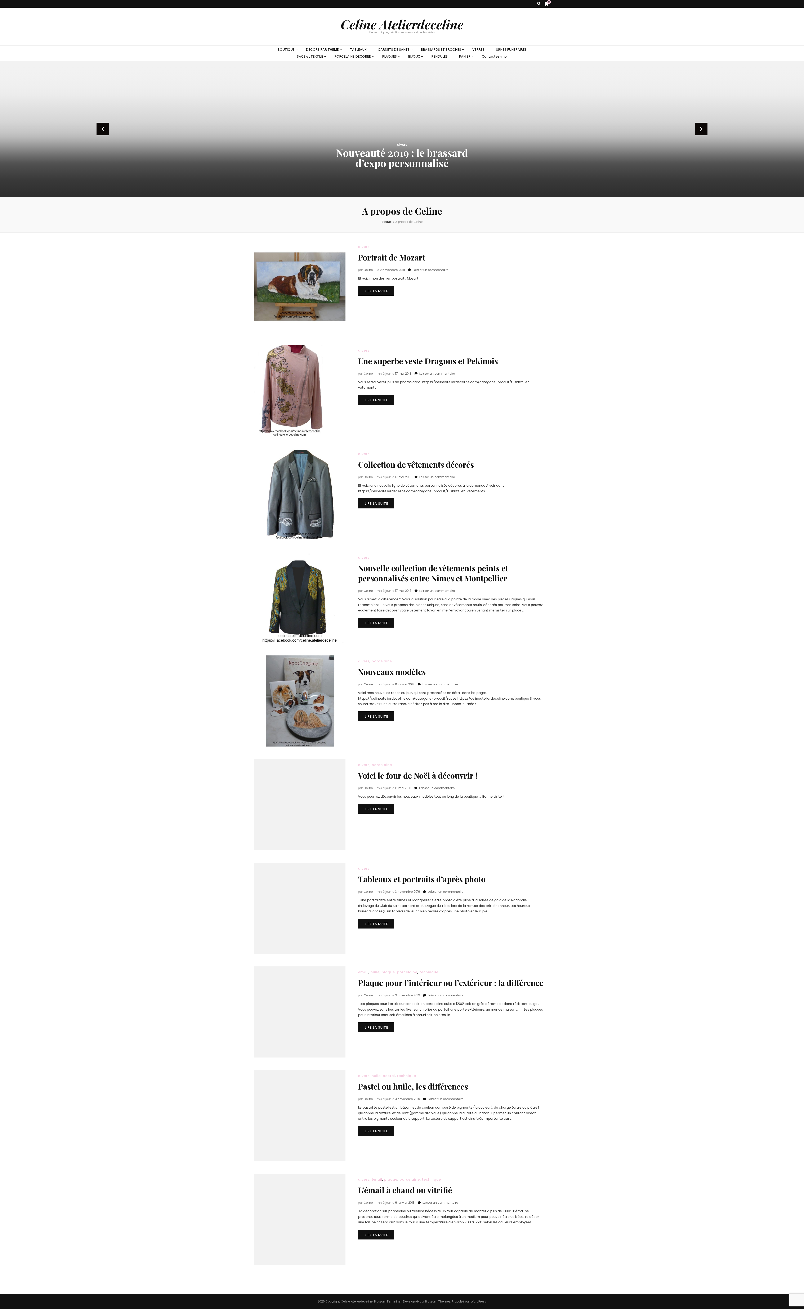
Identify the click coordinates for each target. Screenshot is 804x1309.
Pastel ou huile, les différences (413, 1086)
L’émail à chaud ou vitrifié (405, 1190)
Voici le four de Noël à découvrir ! (417, 775)
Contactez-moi (494, 56)
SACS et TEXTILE (310, 56)
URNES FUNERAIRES (511, 49)
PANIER (464, 56)
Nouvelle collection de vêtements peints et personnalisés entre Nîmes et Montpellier (433, 573)
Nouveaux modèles (392, 671)
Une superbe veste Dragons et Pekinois (428, 361)
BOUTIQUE (286, 49)
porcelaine (382, 661)
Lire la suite (376, 290)
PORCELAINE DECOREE (352, 56)
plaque (388, 972)
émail (363, 972)
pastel (389, 1075)
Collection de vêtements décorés (416, 464)
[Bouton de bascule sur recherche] (539, 4)
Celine (368, 270)
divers (402, 144)
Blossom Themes (437, 1301)
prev (103, 129)
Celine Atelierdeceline (402, 24)
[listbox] (402, 129)
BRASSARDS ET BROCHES (441, 49)
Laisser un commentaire (430, 270)
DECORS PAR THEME (322, 49)
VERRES (478, 49)
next (701, 129)
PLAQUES (389, 56)
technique (428, 972)
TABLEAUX (358, 49)
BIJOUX (414, 56)
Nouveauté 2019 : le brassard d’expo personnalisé (402, 158)
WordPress (478, 1301)
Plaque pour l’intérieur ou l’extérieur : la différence (450, 982)
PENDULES (439, 56)
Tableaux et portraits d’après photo (422, 879)
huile (375, 972)
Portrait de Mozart (391, 257)
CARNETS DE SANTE (394, 49)
